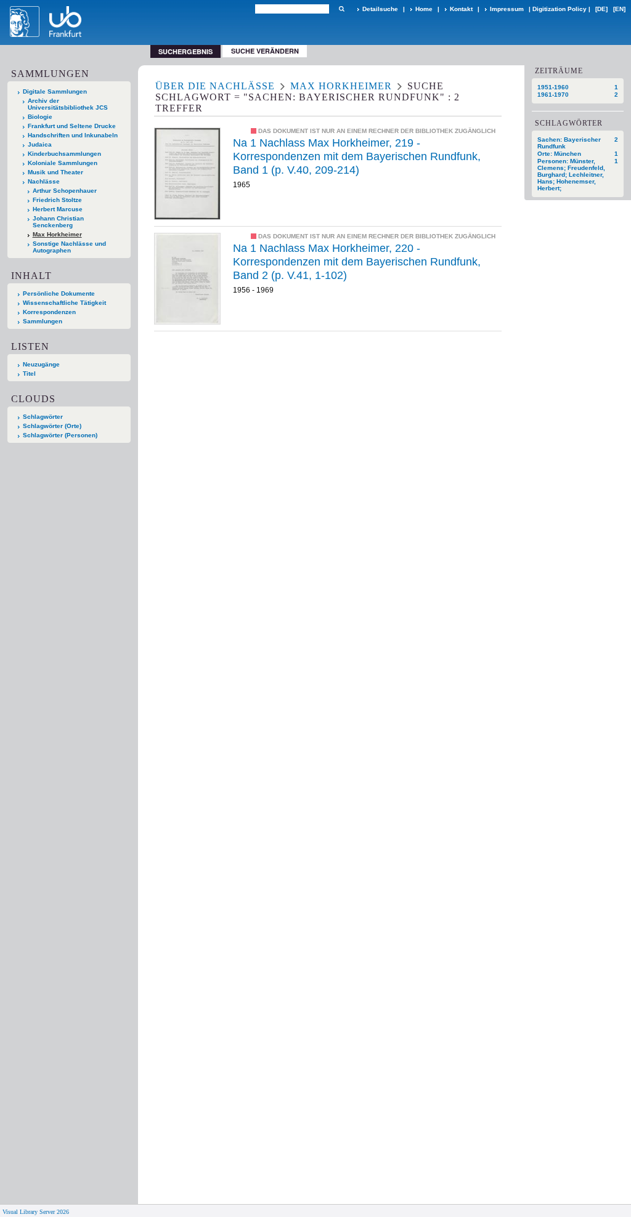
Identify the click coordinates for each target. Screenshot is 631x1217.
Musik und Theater (55, 172)
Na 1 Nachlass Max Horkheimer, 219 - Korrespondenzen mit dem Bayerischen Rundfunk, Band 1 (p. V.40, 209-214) (357, 156)
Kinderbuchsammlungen (64, 153)
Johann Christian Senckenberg (58, 221)
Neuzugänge (41, 364)
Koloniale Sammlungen (62, 163)
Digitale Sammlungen (55, 91)
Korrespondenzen (49, 312)
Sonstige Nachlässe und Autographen (69, 247)
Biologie (40, 116)
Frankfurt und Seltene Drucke (72, 126)
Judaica (40, 144)
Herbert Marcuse (58, 209)
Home (424, 9)
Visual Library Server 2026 (35, 1211)
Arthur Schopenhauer (65, 190)
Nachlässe (44, 181)
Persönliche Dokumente (59, 293)
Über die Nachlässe (215, 86)
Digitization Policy (559, 9)
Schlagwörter (43, 416)
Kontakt (461, 9)
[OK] (341, 9)
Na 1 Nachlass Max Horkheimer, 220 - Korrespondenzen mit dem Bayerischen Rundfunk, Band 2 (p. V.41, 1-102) (357, 261)
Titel (29, 373)
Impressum (507, 9)
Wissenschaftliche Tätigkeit (64, 302)
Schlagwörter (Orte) (52, 426)
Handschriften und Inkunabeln (73, 135)
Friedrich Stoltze (57, 199)
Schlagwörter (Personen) (60, 435)
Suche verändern (265, 50)
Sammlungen (42, 321)
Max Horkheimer (57, 234)
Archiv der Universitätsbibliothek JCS (68, 104)
